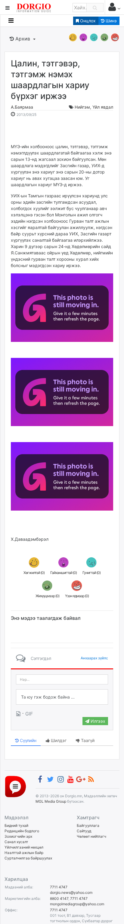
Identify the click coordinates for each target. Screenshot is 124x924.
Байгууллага (88, 825)
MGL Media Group (51, 801)
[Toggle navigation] (11, 20)
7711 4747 (58, 887)
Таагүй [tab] (87, 740)
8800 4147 (59, 898)
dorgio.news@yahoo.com (71, 892)
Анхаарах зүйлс (94, 658)
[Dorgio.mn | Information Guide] (15, 786)
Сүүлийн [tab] (27, 740)
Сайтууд (84, 831)
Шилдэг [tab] (58, 740)
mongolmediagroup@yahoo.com (77, 904)
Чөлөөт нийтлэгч (91, 836)
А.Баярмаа (22, 107)
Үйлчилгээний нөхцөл (24, 847)
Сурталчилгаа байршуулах (28, 858)
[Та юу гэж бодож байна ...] (62, 697)
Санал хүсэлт (16, 842)
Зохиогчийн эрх (18, 836)
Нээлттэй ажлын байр (24, 852)
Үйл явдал (102, 107)
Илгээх (97, 721)
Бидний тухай (16, 825)
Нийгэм (82, 107)
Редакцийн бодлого (22, 831)
